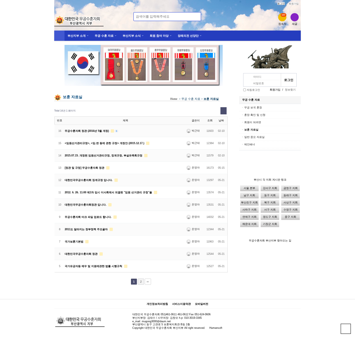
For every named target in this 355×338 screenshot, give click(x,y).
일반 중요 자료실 (254, 137)
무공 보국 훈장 (253, 107)
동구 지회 (270, 195)
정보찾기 (290, 89)
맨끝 (148, 282)
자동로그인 (253, 89)
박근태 (195, 130)
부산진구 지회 (249, 202)
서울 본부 (249, 188)
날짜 (221, 120)
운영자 (195, 167)
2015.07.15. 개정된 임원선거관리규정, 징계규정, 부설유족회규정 (104, 155)
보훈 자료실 (251, 129)
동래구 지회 (291, 195)
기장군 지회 (270, 223)
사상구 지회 (291, 202)
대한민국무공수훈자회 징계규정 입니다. (89, 180)
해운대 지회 (249, 223)
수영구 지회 (291, 209)
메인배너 (249, 144)
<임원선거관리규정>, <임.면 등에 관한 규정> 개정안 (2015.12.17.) (105, 143)
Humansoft (215, 327)
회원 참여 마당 (159, 35)
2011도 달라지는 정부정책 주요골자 (86, 229)
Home (173, 98)
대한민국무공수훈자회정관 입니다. (86, 204)
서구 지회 (270, 209)
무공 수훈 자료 (104, 35)
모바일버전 (201, 304)
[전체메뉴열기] (59, 36)
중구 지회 (290, 216)
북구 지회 (270, 202)
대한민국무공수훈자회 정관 (81, 253)
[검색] (195, 17)
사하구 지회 (249, 209)
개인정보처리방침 (157, 304)
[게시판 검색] (223, 110)
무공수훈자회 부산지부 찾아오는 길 (270, 240)
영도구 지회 (270, 216)
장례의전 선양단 (188, 35)
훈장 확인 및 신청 (254, 114)
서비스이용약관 (181, 304)
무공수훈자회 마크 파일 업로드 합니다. (88, 217)
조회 (210, 120)
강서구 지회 (270, 188)
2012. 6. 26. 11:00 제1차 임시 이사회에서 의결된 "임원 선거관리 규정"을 (109, 192)
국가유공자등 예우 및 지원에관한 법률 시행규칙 (94, 266)
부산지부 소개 (77, 35)
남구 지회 (249, 195)
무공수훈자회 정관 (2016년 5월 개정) (87, 130)
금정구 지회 (291, 188)
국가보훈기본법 (74, 241)
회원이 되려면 (252, 122)
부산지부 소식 (132, 35)
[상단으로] (346, 329)
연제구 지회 (249, 216)
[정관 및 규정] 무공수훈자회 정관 (85, 167)
